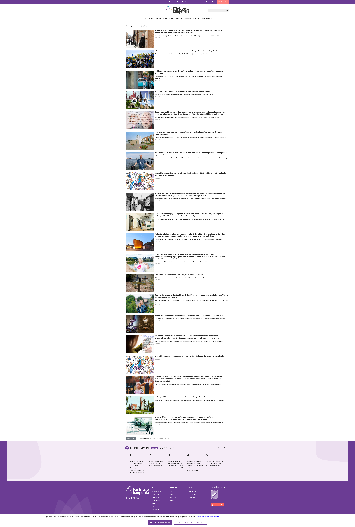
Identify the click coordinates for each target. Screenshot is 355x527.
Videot (154, 507)
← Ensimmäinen (196, 438)
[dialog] (177, 520)
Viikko (162, 448)
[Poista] (146, 26)
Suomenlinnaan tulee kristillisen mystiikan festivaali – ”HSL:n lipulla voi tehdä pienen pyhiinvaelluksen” (195, 465)
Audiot (154, 504)
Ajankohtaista (156, 491)
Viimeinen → (224, 438)
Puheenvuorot (156, 498)
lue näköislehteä (217, 487)
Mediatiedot (192, 495)
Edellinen (206, 438)
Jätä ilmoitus (186, 2)
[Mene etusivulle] (137, 490)
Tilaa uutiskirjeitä (193, 501)
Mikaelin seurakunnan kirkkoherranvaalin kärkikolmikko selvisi (156, 463)
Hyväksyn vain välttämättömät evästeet (190, 522)
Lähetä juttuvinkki (198, 2)
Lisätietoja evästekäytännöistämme (208, 517)
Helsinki (172, 491)
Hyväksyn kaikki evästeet (160, 522)
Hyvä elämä (155, 495)
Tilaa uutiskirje (210, 2)
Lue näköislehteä (174, 2)
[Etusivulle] (177, 10)
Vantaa (172, 501)
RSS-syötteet (156, 510)
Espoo (172, 495)
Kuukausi (170, 448)
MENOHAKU (224, 2)
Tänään (154, 448)
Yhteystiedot (192, 491)
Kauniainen (173, 498)
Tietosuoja (192, 498)
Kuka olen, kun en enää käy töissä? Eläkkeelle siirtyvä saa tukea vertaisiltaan (214, 463)
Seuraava (215, 438)
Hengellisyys (156, 501)
